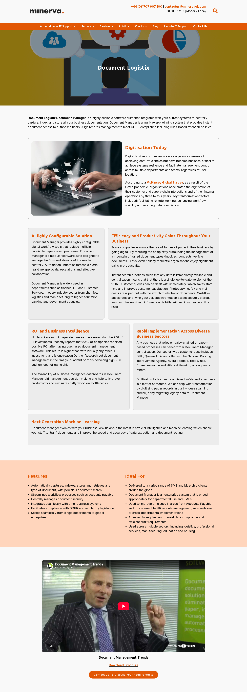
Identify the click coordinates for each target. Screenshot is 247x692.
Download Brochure (123, 665)
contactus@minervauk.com (185, 6)
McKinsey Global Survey (165, 182)
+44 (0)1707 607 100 (146, 6)
